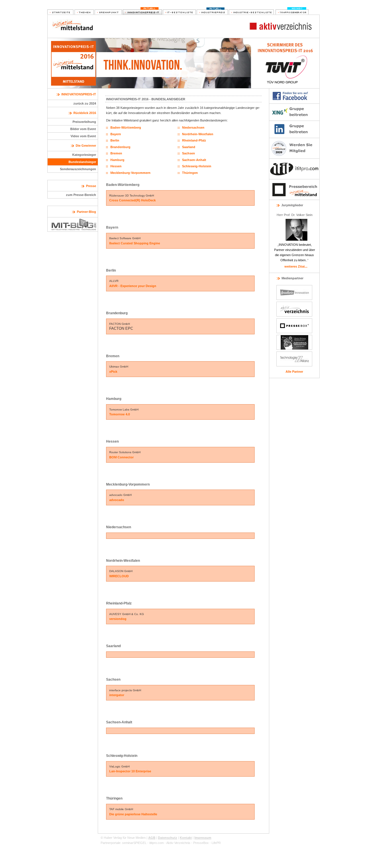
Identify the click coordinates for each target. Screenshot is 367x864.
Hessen (116, 166)
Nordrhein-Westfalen (197, 134)
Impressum (202, 837)
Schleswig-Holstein (196, 166)
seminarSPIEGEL (134, 843)
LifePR (216, 843)
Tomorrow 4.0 (119, 414)
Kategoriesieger (84, 154)
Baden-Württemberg (125, 127)
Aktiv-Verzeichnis (178, 843)
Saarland (188, 147)
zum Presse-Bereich (81, 195)
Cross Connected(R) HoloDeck (132, 200)
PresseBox (201, 843)
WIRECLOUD (119, 576)
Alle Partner (294, 371)
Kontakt (186, 837)
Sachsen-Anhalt (194, 160)
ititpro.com (156, 843)
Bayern (115, 134)
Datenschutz (167, 837)
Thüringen (190, 172)
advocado (116, 500)
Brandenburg (120, 147)
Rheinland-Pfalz (194, 140)
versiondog (117, 618)
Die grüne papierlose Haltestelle (133, 814)
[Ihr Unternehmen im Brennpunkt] (108, 12)
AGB (151, 837)
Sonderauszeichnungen (78, 169)
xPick (113, 371)
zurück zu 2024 (84, 103)
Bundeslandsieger (82, 162)
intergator (116, 695)
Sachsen (188, 153)
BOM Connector (121, 457)
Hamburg (117, 160)
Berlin (114, 140)
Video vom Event (83, 136)
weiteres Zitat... (295, 266)
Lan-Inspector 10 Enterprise (130, 771)
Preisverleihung (84, 121)
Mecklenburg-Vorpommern (130, 172)
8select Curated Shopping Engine (134, 243)
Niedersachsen (193, 127)
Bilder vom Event (83, 129)
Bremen (116, 153)
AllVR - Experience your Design (132, 286)
